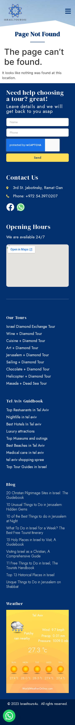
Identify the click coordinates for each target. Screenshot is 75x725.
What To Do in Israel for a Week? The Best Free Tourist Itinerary (35, 530)
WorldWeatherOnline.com (37, 689)
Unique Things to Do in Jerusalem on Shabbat (33, 584)
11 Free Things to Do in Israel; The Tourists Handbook (32, 565)
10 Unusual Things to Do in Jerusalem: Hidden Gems (34, 507)
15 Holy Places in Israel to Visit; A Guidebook (31, 542)
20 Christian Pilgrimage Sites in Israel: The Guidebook (37, 495)
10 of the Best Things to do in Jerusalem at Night (36, 519)
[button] (68, 11)
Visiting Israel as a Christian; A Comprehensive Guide (28, 554)
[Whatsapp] (21, 207)
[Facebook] (10, 207)
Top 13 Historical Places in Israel (30, 575)
